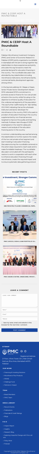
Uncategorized (14, 19)
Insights (7, 429)
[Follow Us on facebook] (21, 351)
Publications (8, 410)
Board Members (9, 394)
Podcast (7, 444)
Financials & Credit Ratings (13, 413)
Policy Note (8, 441)
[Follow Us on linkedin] (25, 351)
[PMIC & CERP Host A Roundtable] (19, 31)
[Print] (11, 50)
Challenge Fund (9, 382)
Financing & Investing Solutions (14, 372)
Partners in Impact (10, 385)
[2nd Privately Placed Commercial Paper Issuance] (20, 189)
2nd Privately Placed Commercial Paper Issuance (20, 206)
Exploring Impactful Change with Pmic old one (17, 436)
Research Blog (9, 432)
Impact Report (9, 426)
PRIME (6, 379)
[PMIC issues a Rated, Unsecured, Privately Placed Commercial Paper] (20, 260)
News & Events (9, 407)
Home (6, 19)
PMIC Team (8, 397)
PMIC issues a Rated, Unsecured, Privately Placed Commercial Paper (20, 276)
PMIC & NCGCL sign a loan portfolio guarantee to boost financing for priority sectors (20, 241)
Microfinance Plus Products (13, 375)
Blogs (6, 416)
